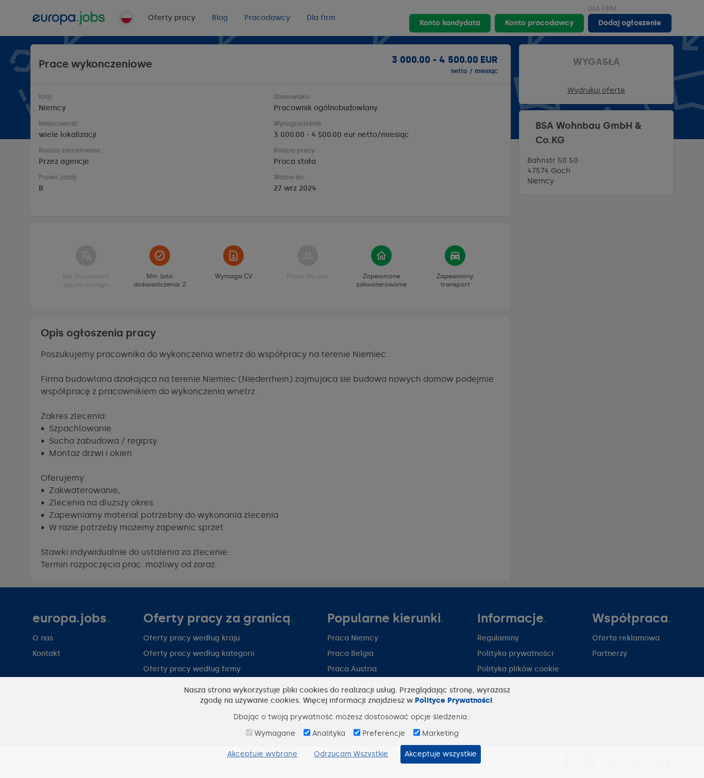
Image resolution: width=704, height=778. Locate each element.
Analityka (328, 733)
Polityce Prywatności (453, 700)
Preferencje (383, 733)
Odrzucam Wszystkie (351, 754)
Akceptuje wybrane (262, 754)
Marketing (440, 733)
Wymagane (275, 733)
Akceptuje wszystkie (441, 754)
